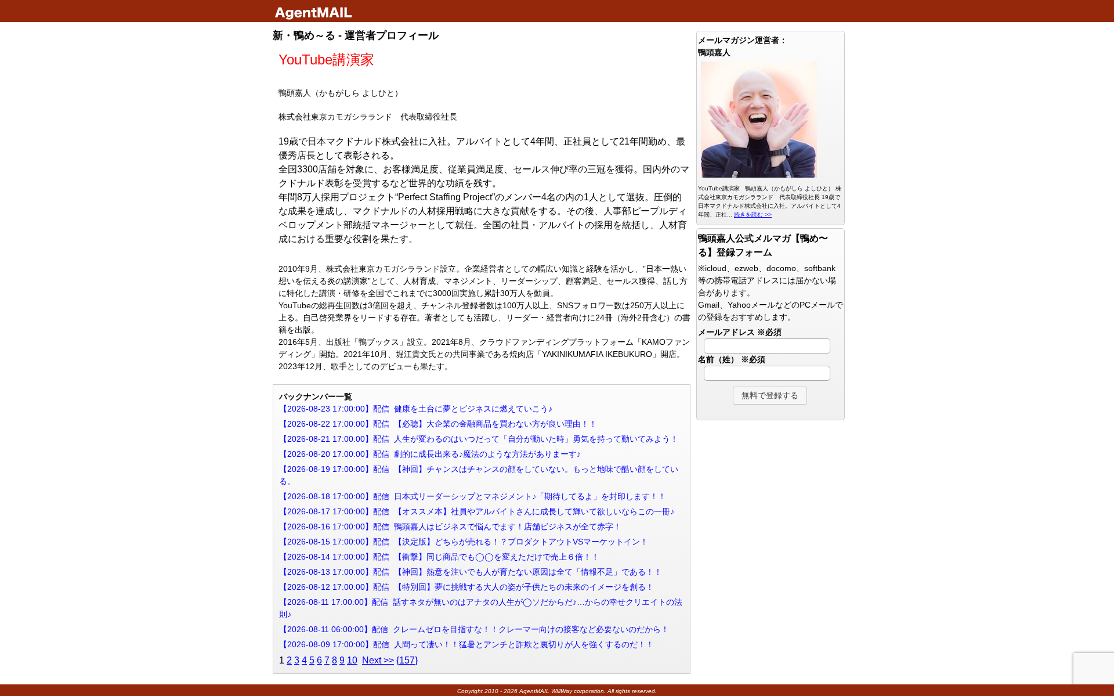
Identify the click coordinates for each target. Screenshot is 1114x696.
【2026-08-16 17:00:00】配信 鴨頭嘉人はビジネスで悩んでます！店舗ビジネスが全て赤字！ (450, 526)
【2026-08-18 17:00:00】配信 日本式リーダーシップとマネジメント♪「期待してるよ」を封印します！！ (472, 496)
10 (352, 660)
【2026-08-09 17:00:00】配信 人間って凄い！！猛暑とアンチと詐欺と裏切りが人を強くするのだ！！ (466, 644)
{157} (407, 660)
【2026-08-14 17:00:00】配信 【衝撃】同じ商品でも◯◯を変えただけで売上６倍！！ (439, 556)
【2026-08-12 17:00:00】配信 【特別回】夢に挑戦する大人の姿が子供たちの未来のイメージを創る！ (466, 587)
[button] (770, 396)
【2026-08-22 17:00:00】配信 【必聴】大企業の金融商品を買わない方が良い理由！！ (438, 423)
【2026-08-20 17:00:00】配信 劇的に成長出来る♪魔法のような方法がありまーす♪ (430, 454)
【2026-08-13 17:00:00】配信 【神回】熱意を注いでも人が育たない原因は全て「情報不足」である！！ (470, 571)
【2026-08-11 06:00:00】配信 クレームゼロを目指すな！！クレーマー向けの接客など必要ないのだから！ (474, 629)
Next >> (378, 660)
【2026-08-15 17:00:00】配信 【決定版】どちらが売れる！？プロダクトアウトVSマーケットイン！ (463, 541)
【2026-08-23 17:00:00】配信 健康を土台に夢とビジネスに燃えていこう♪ (415, 408)
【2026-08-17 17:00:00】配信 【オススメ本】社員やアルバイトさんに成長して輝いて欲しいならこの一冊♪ (476, 511)
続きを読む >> (753, 214)
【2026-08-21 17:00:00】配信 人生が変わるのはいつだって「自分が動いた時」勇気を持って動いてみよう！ (478, 438)
